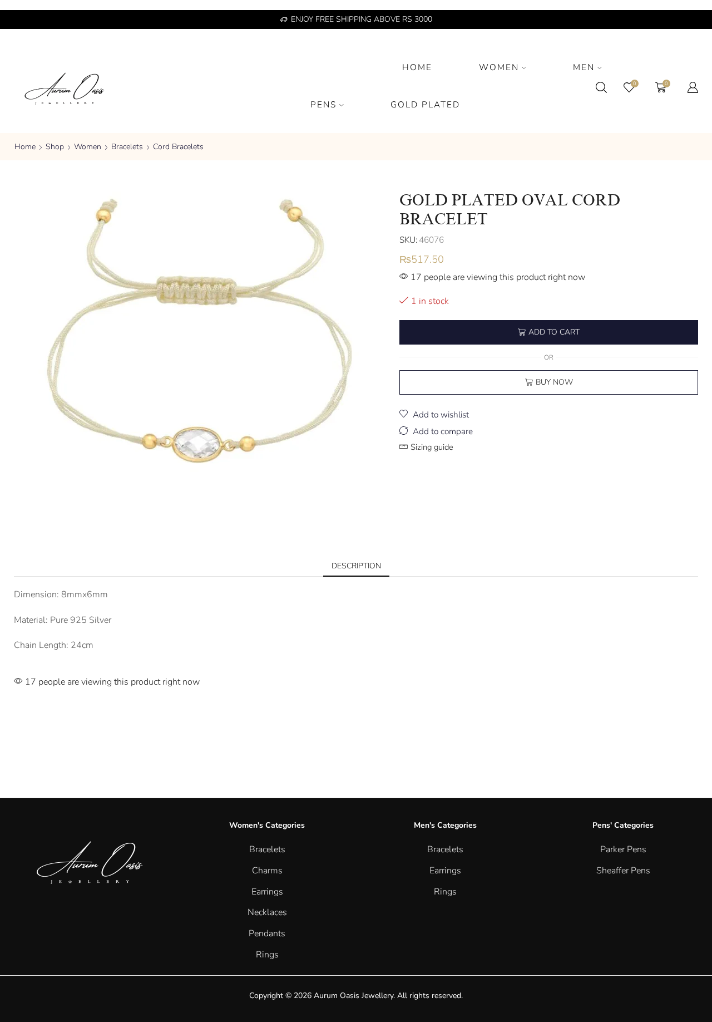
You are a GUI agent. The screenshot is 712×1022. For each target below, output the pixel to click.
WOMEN (499, 67)
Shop (55, 146)
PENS (323, 104)
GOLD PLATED (425, 104)
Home (25, 146)
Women (87, 146)
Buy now (554, 382)
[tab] (356, 566)
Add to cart (554, 332)
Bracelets (127, 146)
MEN (584, 67)
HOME (417, 67)
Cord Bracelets (178, 146)
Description (356, 566)
